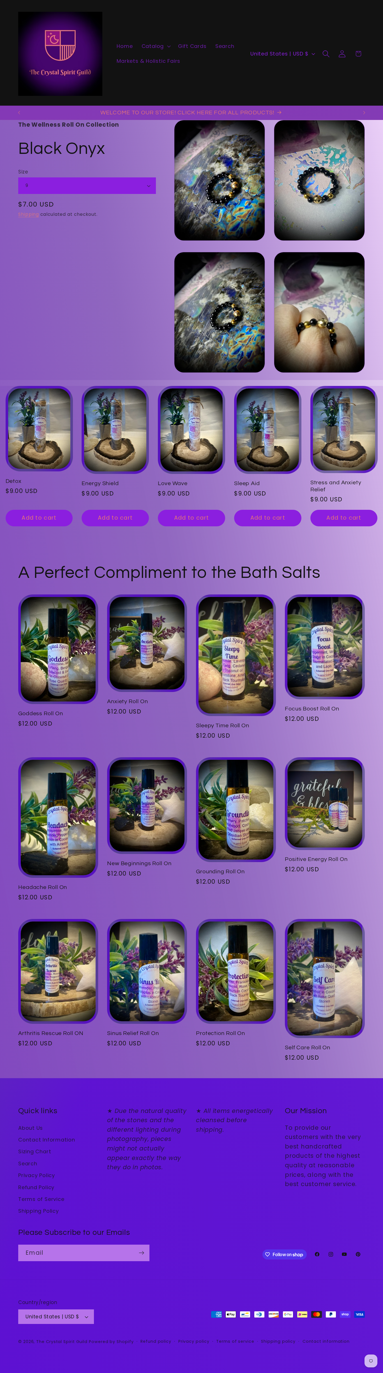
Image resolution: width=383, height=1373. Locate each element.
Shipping (28, 214)
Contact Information (46, 1139)
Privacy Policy (36, 1175)
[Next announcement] (364, 112)
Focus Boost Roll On (312, 709)
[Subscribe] (141, 1253)
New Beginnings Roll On (139, 863)
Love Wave (173, 483)
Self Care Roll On (307, 1047)
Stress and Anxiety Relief (335, 486)
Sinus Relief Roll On (133, 1033)
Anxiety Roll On (127, 701)
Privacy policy (193, 1341)
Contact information (326, 1341)
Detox (14, 481)
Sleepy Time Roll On (222, 725)
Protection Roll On (220, 1033)
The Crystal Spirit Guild (61, 1341)
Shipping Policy (38, 1210)
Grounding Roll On (220, 871)
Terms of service (235, 1341)
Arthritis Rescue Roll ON (51, 1033)
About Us (30, 1127)
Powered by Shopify (111, 1341)
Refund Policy (36, 1187)
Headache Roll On (42, 887)
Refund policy (155, 1341)
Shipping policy (278, 1341)
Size (23, 172)
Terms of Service (41, 1199)
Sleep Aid (247, 483)
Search (27, 1163)
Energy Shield (100, 483)
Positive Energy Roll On (316, 859)
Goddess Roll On (40, 713)
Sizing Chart (34, 1151)
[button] (155, 46)
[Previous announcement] (19, 112)
